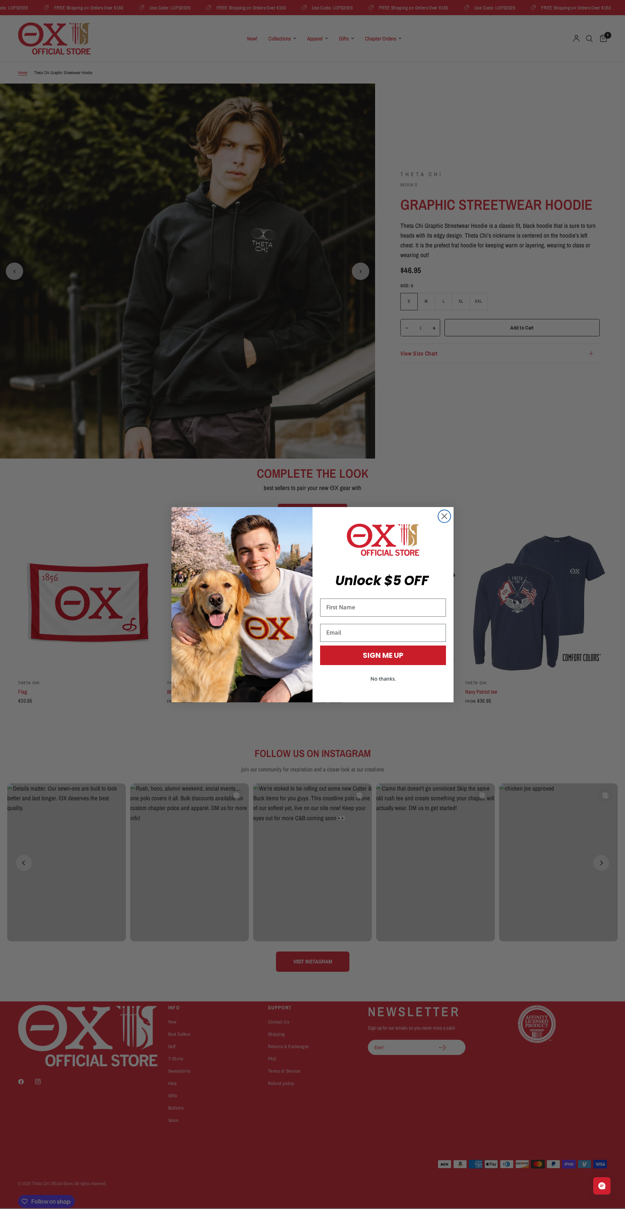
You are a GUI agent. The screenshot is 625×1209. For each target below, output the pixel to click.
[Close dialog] (444, 516)
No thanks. (383, 679)
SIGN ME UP (383, 655)
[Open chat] (602, 1186)
